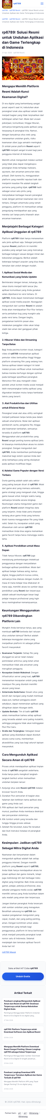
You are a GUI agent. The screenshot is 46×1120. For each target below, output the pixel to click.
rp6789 (5, 10)
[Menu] (42, 3)
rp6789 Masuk (9, 952)
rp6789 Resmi (14, 10)
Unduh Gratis (23, 976)
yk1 (19, 1113)
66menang (33, 1113)
